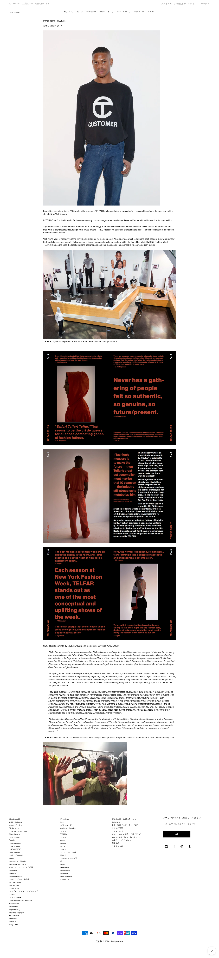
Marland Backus (16, 876)
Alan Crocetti (14, 819)
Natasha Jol (14, 888)
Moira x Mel (14, 885)
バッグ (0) (205, 3)
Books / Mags (66, 876)
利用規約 (115, 843)
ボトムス (64, 837)
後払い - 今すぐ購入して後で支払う (127, 834)
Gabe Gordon (15, 843)
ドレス (63, 849)
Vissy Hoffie (14, 915)
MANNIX (12, 873)
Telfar (95, 652)
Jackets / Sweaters (68, 828)
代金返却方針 (117, 846)
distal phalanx (14, 12)
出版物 (137, 11)
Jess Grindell (14, 852)
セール (151, 11)
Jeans (63, 840)
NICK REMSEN (75, 645)
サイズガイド (117, 831)
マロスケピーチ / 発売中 (19, 879)
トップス (64, 831)
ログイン (192, 3)
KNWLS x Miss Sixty (17, 864)
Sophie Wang (14, 909)
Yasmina (12, 921)
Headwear (64, 867)
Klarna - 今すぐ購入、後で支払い (125, 837)
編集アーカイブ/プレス (121, 840)
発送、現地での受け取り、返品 (125, 825)
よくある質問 (117, 828)
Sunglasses (65, 870)
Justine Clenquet (16, 855)
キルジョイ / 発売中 (17, 861)
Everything (64, 819)
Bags (62, 864)
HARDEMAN (14, 846)
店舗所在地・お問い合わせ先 (124, 819)
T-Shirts (63, 834)
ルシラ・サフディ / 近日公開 (21, 867)
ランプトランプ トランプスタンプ (23, 891)
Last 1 (63, 822)
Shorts (63, 843)
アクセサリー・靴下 (68, 858)
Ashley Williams (15, 822)
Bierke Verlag (14, 828)
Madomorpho (14, 870)
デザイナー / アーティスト (98, 11)
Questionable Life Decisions (20, 900)
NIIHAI (12, 894)
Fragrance (64, 879)
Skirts (62, 846)
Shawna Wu (14, 906)
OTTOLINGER (15, 897)
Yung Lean (13, 924)
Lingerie (63, 855)
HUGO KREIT (15, 849)
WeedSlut (13, 918)
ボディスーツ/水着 (68, 852)
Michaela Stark (15, 882)
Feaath (12, 840)
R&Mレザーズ (15, 903)
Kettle (11, 858)
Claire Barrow (14, 834)
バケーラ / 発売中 (16, 912)
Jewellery (64, 873)
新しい (67, 11)
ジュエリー (122, 11)
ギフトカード (66, 825)
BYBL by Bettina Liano (18, 831)
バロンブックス (15, 825)
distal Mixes (116, 822)
